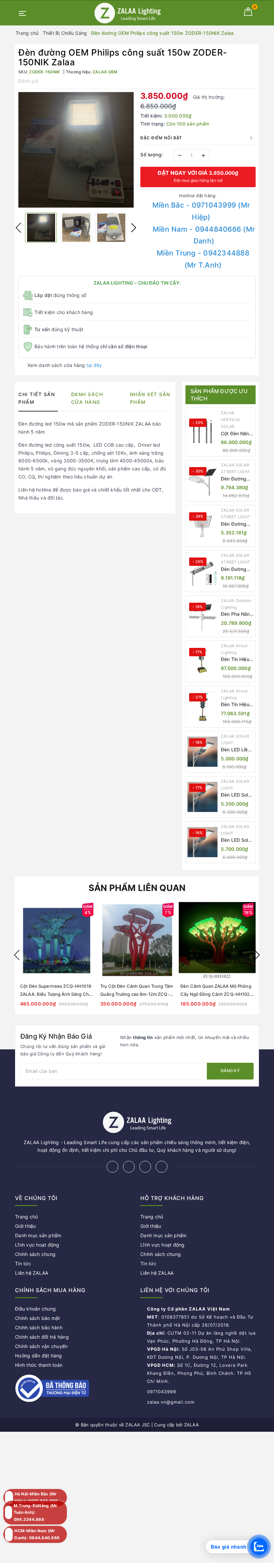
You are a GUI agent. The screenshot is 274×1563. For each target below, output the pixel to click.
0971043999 (161, 1391)
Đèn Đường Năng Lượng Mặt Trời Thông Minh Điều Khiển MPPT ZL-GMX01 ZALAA (235, 479)
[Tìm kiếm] (236, 11)
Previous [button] (18, 228)
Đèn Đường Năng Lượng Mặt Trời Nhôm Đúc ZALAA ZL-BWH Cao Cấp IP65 (237, 524)
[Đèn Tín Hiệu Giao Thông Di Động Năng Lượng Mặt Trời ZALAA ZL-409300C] (202, 706)
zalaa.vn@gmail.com (170, 1402)
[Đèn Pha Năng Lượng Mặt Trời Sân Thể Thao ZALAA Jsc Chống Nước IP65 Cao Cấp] (202, 616)
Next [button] (134, 228)
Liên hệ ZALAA (31, 1273)
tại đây (94, 365)
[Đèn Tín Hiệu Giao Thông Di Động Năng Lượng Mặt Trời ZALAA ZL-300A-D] (202, 661)
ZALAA (191, 1424)
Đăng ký (230, 1070)
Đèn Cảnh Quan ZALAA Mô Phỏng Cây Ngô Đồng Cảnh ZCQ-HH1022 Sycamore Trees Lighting (216, 994)
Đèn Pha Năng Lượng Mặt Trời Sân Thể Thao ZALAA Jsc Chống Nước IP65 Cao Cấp (237, 614)
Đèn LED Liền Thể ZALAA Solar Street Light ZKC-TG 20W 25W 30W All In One (236, 750)
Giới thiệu (25, 1226)
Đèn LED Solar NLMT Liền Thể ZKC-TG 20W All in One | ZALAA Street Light (237, 795)
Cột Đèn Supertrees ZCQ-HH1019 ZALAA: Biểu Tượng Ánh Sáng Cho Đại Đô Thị (56, 994)
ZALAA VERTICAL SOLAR (231, 419)
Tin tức (23, 1263)
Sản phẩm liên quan (137, 888)
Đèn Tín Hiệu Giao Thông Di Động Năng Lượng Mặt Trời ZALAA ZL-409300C (236, 704)
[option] (76, 150)
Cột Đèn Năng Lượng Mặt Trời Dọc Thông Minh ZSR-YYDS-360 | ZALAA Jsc (236, 434)
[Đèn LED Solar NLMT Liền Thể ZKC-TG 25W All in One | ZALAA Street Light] (202, 842)
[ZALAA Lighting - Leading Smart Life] (127, 13)
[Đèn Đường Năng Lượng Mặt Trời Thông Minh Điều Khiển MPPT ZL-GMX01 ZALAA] (202, 480)
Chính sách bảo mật (37, 1318)
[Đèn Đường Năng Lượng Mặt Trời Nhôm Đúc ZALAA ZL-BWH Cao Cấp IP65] (202, 526)
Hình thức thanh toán (38, 1365)
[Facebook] (112, 1167)
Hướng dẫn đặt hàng (38, 1355)
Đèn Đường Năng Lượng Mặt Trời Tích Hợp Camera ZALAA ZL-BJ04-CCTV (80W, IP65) (236, 569)
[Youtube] (161, 1167)
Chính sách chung (35, 1254)
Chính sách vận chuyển (41, 1346)
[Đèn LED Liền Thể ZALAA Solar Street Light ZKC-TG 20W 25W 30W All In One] (202, 752)
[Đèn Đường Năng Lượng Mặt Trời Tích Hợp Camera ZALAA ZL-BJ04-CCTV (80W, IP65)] (202, 571)
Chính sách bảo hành (38, 1327)
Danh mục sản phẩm (38, 1235)
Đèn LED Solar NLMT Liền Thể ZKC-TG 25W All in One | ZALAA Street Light (237, 840)
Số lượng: (151, 154)
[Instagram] (145, 1167)
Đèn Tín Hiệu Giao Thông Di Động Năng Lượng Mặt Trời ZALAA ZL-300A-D (236, 659)
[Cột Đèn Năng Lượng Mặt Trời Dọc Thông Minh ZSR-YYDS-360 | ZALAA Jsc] (202, 432)
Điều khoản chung (35, 1309)
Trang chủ (26, 1216)
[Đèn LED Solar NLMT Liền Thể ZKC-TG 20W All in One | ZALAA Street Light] (202, 797)
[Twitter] (129, 1167)
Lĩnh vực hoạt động (37, 1245)
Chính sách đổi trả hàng (42, 1337)
